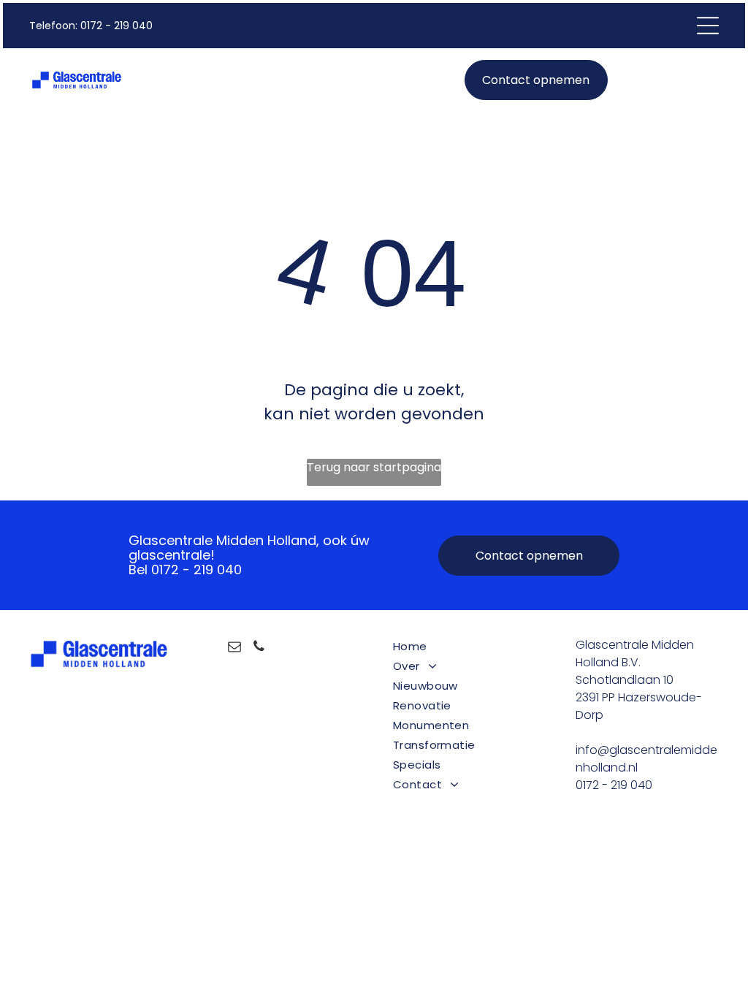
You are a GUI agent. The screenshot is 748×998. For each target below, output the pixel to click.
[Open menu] (708, 26)
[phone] (258, 648)
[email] (234, 648)
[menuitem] (465, 646)
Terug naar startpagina (374, 467)
